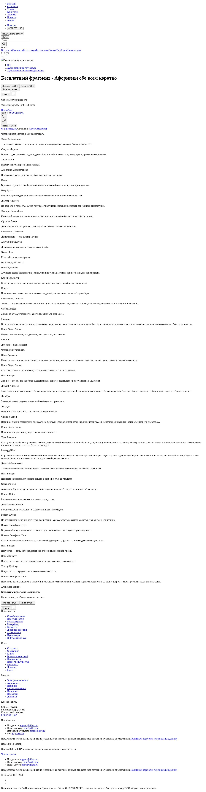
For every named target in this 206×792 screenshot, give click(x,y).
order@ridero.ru (37, 731)
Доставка (12, 696)
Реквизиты (12, 664)
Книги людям (74, 50)
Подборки (61, 50)
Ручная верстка (15, 621)
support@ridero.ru (29, 725)
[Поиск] (4, 44)
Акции (10, 20)
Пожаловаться (9, 126)
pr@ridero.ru (17, 733)
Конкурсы (12, 12)
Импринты (17, 50)
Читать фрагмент (10, 89)
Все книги (6, 50)
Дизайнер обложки (17, 629)
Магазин (11, 3)
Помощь (11, 25)
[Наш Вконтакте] (8, 780)
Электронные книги (17, 680)
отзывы (13, 128)
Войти (5, 37)
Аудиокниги (13, 683)
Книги (10, 653)
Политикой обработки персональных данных (153, 738)
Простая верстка (15, 619)
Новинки (12, 685)
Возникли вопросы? (17, 656)
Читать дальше (8, 754)
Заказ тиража (14, 632)
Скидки (52, 50)
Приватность (14, 659)
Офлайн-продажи (16, 616)
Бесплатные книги (16, 688)
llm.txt (10, 670)
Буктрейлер (13, 624)
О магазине (13, 651)
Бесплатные (42, 50)
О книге (5, 128)
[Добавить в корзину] (13, 93)
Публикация (13, 635)
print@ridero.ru (31, 728)
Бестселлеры (29, 50)
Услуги (10, 9)
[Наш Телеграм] (8, 783)
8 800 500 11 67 (9, 715)
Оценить (19, 113)
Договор (11, 667)
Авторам (11, 14)
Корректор (12, 627)
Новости (11, 17)
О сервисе (12, 6)
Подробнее (7, 110)
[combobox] (103, 40)
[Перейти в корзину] (7, 54)
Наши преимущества (18, 662)
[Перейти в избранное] (3, 54)
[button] (103, 44)
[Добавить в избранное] (4, 116)
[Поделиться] (4, 121)
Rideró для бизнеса (16, 638)
